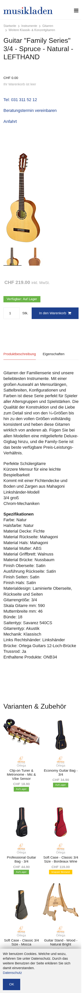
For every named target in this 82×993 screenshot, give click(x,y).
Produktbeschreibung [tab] (19, 354)
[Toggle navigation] (76, 10)
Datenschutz (12, 973)
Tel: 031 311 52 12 (20, 99)
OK (11, 984)
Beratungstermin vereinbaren (30, 110)
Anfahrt (10, 121)
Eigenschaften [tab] (53, 354)
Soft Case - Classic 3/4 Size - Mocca (21, 942)
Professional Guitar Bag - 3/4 (21, 860)
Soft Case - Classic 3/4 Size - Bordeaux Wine (60, 860)
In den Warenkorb (52, 313)
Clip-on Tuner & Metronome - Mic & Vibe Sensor (21, 775)
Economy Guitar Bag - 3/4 (61, 773)
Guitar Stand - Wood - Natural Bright (60, 942)
